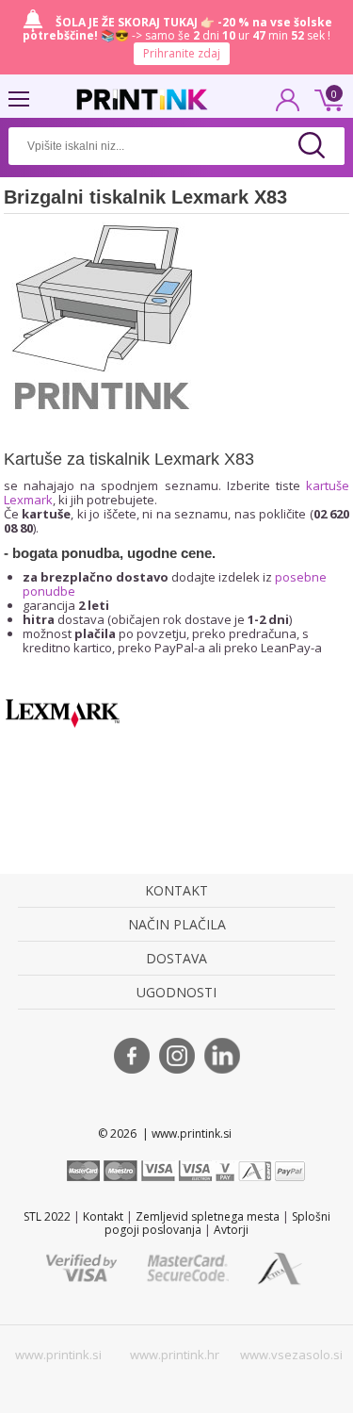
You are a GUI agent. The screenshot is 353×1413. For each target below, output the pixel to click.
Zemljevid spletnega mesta (208, 1216)
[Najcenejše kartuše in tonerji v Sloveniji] (142, 99)
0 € (326, 98)
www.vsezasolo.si (291, 1354)
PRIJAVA (288, 106)
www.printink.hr (174, 1354)
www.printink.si (58, 1354)
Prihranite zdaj (181, 53)
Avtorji (231, 1230)
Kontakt (103, 1216)
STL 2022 (47, 1216)
